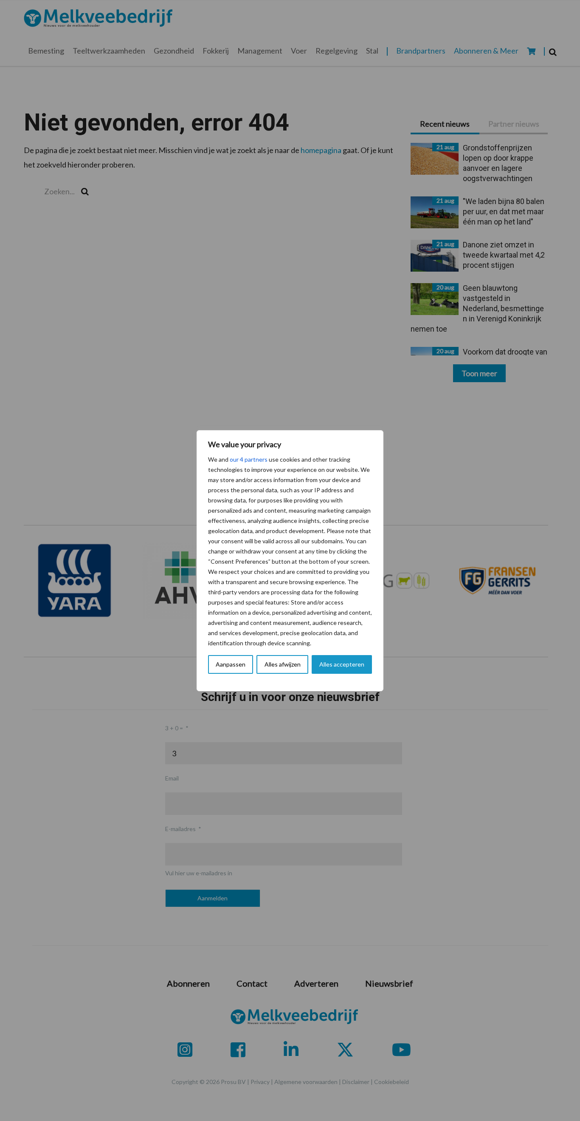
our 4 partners (248, 459)
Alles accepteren (341, 664)
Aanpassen (230, 664)
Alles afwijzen (283, 664)
